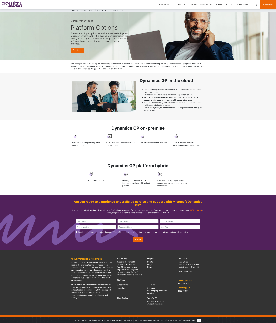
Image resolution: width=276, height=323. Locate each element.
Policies (150, 293)
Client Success (206, 4)
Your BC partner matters (127, 267)
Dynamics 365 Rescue (126, 264)
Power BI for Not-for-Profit (128, 272)
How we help (164, 4)
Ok (199, 320)
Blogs (149, 264)
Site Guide (121, 280)
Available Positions (155, 304)
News (149, 267)
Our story (151, 288)
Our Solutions (179, 4)
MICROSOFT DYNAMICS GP (82, 21)
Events (219, 4)
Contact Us (268, 4)
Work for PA (152, 298)
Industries (193, 4)
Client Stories (122, 298)
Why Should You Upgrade (127, 270)
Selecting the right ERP (126, 262)
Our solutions (122, 285)
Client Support (243, 4)
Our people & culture (155, 301)
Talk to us (77, 50)
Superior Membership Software (129, 275)
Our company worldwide (157, 291)
